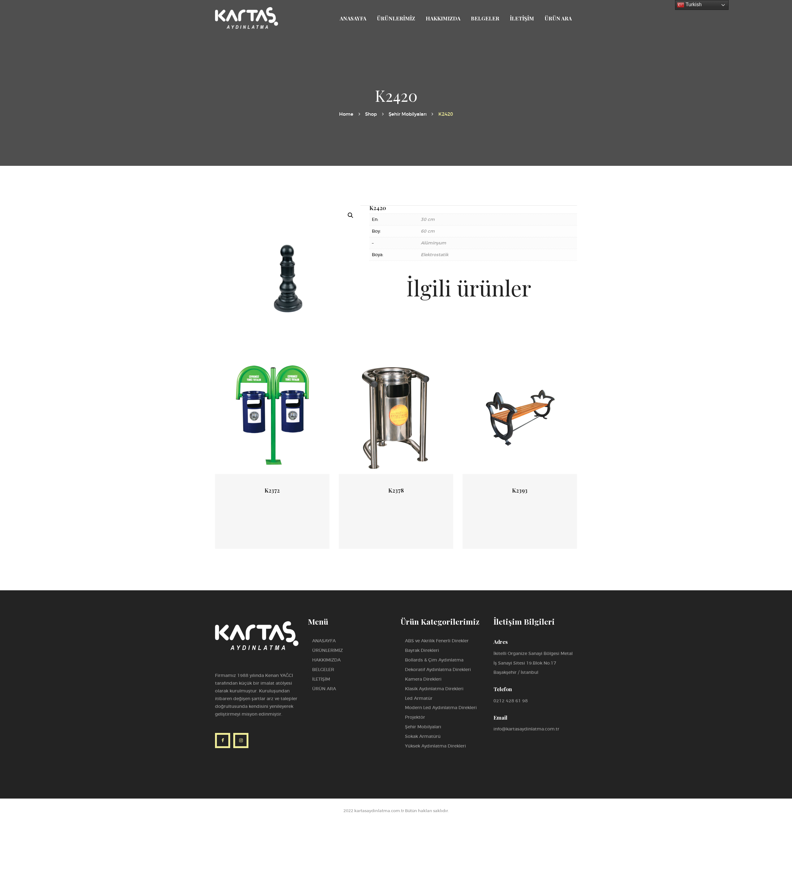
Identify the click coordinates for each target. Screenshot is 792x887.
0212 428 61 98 (510, 701)
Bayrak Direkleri (422, 650)
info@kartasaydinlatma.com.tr (526, 729)
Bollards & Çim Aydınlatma (434, 660)
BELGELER (323, 669)
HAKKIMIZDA (326, 660)
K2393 (519, 490)
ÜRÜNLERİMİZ (327, 650)
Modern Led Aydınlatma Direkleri (441, 707)
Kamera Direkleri (423, 679)
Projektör (415, 717)
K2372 (272, 490)
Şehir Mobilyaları (408, 114)
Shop (371, 114)
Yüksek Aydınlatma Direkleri (435, 746)
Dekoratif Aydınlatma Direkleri (438, 669)
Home (346, 114)
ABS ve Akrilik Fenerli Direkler (437, 641)
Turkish (693, 4)
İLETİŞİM (321, 679)
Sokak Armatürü (423, 736)
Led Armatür (419, 698)
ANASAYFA (324, 641)
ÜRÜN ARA (324, 688)
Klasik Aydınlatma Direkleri (434, 688)
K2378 (396, 490)
